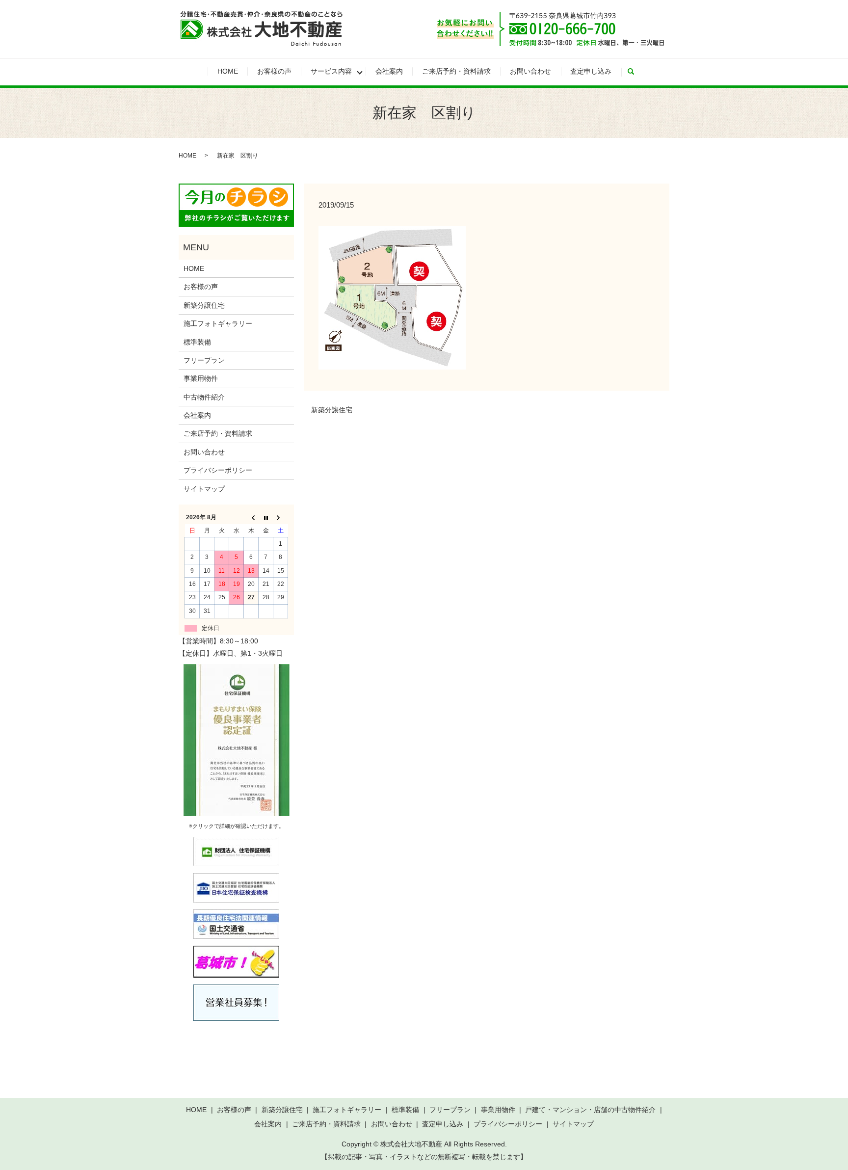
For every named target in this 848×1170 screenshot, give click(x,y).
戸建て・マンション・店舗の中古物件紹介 (590, 1110)
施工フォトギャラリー (218, 323)
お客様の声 (274, 71)
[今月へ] (266, 517)
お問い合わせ (530, 71)
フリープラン (204, 360)
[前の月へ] (251, 517)
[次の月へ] (280, 517)
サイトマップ (204, 489)
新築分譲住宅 (331, 410)
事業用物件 (201, 378)
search (635, 72)
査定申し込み (590, 71)
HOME (227, 71)
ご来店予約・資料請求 (456, 71)
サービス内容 (331, 71)
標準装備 (197, 342)
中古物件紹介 (204, 397)
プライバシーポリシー (218, 470)
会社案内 (389, 71)
